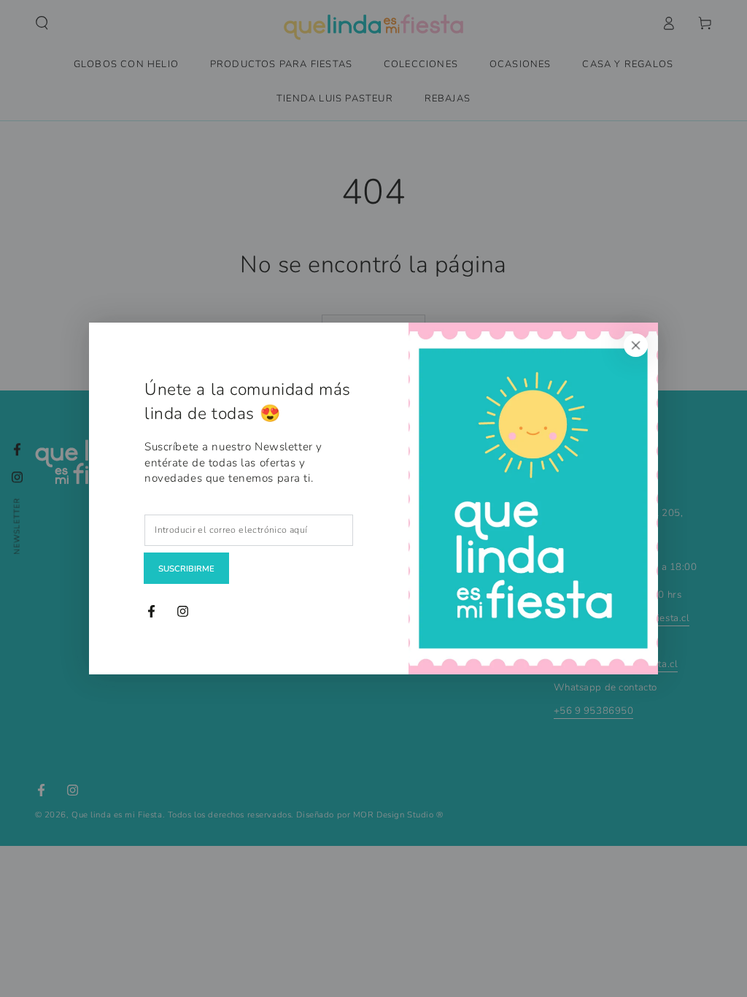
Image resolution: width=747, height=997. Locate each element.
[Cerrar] (636, 345)
